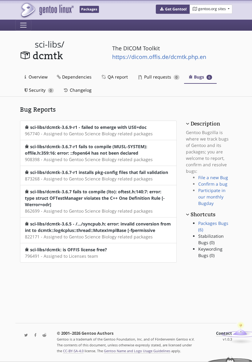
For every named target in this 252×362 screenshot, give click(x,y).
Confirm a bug (212, 184)
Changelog (80, 90)
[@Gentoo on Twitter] (24, 335)
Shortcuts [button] (203, 214)
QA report (117, 77)
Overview (37, 77)
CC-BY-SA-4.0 (73, 351)
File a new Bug (213, 177)
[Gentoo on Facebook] (33, 335)
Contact (224, 333)
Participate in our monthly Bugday (212, 196)
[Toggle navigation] (23, 25)
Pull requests (160, 77)
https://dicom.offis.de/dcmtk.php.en (159, 56)
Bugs (201, 77)
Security (40, 90)
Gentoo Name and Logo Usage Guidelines (137, 351)
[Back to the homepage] (46, 10)
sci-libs (48, 44)
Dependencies (76, 77)
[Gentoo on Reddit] (42, 335)
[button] (173, 9)
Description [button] (205, 124)
